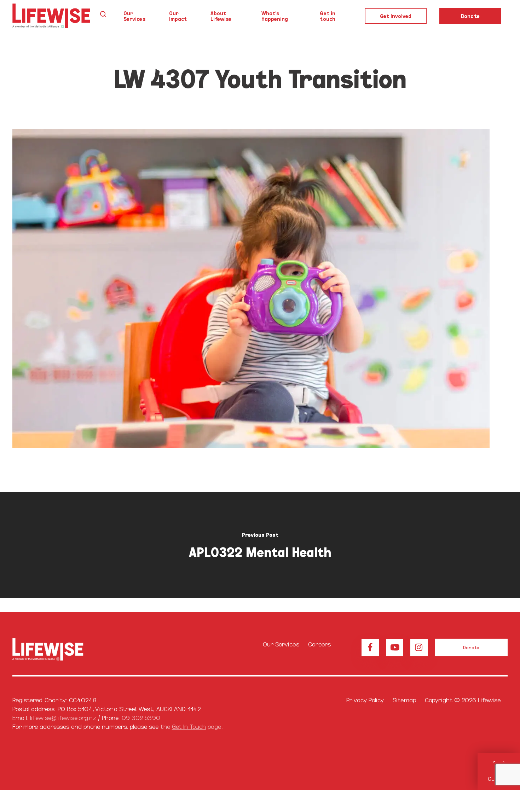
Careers (319, 644)
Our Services (281, 644)
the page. (191, 726)
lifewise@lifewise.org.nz (63, 717)
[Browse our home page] (57, 649)
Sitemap (404, 700)
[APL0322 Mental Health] (260, 545)
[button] (471, 647)
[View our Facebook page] (370, 647)
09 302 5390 (141, 717)
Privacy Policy (365, 700)
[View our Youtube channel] (394, 647)
